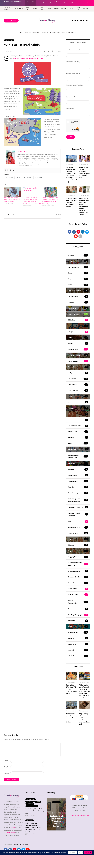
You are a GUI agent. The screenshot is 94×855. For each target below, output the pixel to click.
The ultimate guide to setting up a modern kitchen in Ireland (71, 718)
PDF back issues (9, 832)
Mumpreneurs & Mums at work (56, 803)
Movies (56, 8)
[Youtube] (13, 170)
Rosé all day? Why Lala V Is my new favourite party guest (71, 689)
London (38, 801)
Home (20, 32)
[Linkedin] (8, 170)
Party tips (30, 803)
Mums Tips (78, 8)
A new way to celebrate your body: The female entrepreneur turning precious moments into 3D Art (84, 206)
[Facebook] (6, 170)
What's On (29, 820)
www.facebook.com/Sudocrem (33, 58)
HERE (12, 827)
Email (6, 767)
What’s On (28, 8)
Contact (35, 32)
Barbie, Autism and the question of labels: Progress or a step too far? (84, 172)
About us (27, 32)
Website (6, 773)
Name (6, 760)
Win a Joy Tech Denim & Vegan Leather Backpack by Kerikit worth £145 (12, 199)
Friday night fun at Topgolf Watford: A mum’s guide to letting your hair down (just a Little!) (84, 691)
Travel (35, 8)
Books (50, 8)
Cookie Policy (74, 815)
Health (63, 8)
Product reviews (32, 806)
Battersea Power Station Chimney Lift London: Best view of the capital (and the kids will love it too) (71, 174)
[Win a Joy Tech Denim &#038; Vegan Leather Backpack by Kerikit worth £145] (12, 192)
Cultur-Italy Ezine (69, 32)
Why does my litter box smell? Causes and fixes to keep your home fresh (84, 719)
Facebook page (18, 58)
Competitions (19, 8)
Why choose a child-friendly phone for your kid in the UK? (54, 2)
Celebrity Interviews (7, 8)
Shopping (86, 8)
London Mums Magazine (50, 32)
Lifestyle (71, 8)
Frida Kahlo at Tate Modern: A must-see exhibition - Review (71, 202)
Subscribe (12, 20)
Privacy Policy (84, 815)
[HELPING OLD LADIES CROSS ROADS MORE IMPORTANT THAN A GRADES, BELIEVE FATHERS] (32, 192)
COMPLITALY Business (20, 844)
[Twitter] (11, 170)
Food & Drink (42, 8)
